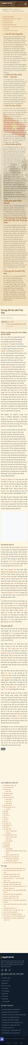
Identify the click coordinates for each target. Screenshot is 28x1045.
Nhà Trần (5, 819)
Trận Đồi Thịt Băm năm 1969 (11, 896)
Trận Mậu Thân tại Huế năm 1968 (12, 884)
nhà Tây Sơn (12, 561)
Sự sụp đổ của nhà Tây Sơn (10, 30)
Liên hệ (21, 1043)
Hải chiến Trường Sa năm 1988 (11, 876)
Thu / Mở (10, 322)
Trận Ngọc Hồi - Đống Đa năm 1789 (11, 1025)
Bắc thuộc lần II (7, 795)
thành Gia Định (18, 390)
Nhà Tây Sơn (10, 318)
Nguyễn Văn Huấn (9, 622)
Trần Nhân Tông (6, 978)
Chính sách (15, 1043)
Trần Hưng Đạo (6, 991)
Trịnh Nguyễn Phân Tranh (10, 835)
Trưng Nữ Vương (8, 793)
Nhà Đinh (5, 813)
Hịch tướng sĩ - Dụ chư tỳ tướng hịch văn (14, 916)
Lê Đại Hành (5, 996)
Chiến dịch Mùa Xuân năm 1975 (11, 874)
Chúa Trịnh (9, 839)
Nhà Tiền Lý (9, 799)
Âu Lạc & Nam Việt (8, 787)
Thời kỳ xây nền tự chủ (9, 807)
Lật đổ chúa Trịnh (8, 20)
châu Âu (24, 397)
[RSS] (9, 970)
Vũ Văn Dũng (17, 603)
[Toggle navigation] (25, 4)
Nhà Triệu (8, 791)
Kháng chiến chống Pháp (12, 858)
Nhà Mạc (8, 833)
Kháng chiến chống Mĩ (11, 860)
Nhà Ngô (5, 811)
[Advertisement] (14, 526)
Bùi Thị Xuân (21, 687)
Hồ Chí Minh (5, 988)
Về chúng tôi (8, 1043)
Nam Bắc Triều (7, 829)
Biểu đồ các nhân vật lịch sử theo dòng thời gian (14, 1014)
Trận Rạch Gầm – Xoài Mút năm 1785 (13, 910)
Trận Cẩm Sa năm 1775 (8, 1027)
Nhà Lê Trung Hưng (11, 831)
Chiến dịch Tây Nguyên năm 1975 (12, 882)
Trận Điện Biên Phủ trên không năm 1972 (14, 868)
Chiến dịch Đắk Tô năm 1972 (11, 898)
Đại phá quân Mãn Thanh (9, 24)
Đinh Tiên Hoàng (6, 986)
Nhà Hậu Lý (9, 803)
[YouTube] (6, 970)
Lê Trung (10, 619)
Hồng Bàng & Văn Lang (9, 785)
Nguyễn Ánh (17, 332)
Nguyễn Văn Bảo (16, 588)
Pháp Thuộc (6, 847)
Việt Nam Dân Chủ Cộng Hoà (11, 857)
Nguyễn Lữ (12, 482)
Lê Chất (23, 635)
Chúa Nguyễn (9, 841)
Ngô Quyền (5, 983)
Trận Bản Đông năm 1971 (10, 908)
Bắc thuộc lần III (7, 805)
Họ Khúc (8, 809)
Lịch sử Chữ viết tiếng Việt (10, 912)
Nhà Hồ (5, 821)
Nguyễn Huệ (11, 479)
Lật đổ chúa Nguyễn (8, 16)
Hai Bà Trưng (5, 980)
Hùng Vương (5, 999)
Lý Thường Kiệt (5, 1001)
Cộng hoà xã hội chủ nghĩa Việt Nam (12, 862)
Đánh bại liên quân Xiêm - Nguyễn (12, 18)
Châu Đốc (7, 392)
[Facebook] (2, 970)
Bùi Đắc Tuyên (18, 566)
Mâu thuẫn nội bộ (8, 22)
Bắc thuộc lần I (7, 789)
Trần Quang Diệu (13, 648)
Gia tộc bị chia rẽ (11, 329)
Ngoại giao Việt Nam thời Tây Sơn (10, 1012)
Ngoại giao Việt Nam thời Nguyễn (10, 1020)
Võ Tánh (12, 653)
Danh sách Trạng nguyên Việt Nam (12, 914)
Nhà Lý (5, 817)
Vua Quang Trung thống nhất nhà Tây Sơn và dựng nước (15, 220)
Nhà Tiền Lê (6, 815)
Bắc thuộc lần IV (7, 825)
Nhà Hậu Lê (6, 827)
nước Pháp (4, 369)
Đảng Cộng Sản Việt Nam (12, 854)
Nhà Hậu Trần (7, 823)
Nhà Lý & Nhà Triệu (8, 797)
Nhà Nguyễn (6, 845)
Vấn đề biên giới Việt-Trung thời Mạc (11, 1009)
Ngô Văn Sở (14, 605)
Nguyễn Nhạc (23, 488)
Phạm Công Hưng (8, 576)
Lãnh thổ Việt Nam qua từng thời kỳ (12, 894)
